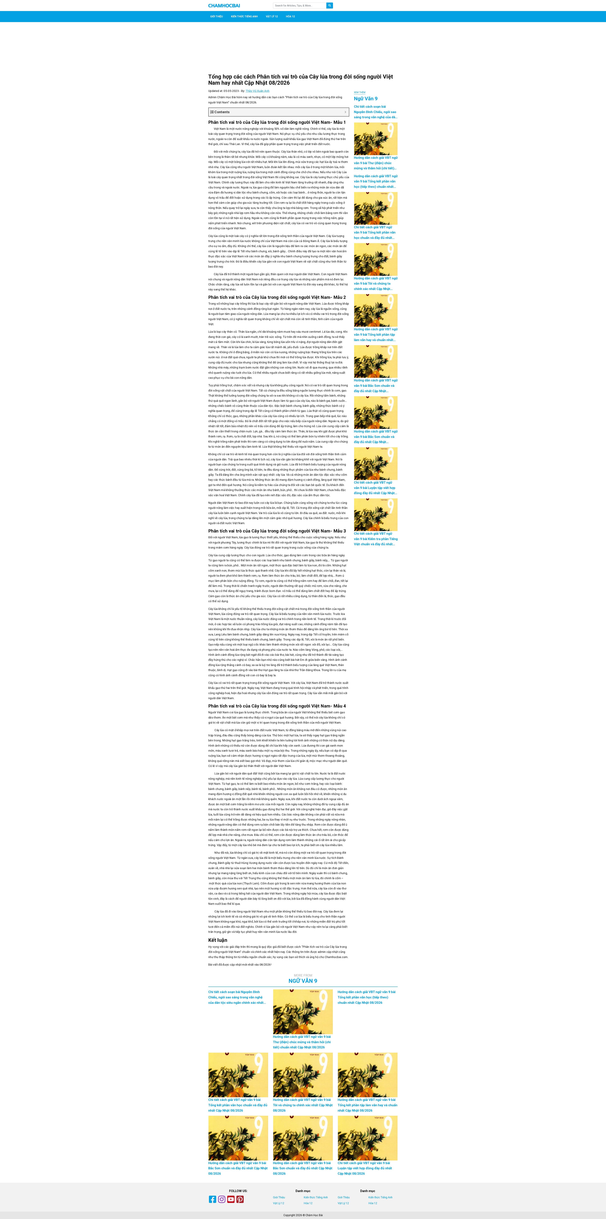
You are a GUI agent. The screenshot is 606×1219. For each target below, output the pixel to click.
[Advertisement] (303, 50)
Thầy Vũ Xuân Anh (257, 91)
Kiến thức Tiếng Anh (244, 16)
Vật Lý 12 (272, 16)
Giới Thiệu (216, 16)
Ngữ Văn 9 (303, 979)
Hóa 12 (290, 16)
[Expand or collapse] (345, 112)
